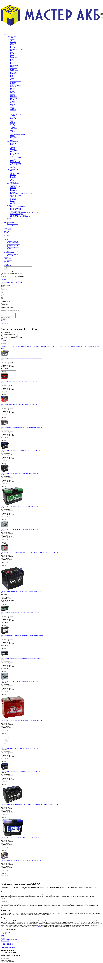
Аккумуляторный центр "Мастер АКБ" (11, 282)
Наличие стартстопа (7, 339)
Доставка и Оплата (9, 222)
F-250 (38, 346)
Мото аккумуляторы (12, 141)
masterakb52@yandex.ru (9, 947)
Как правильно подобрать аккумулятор (11, 281)
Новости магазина (7, 274)
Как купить (10, 225)
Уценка (9, 219)
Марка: (3, 332)
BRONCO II (4, 346)
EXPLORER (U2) (29, 346)
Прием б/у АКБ (5, 941)
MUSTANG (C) (45, 346)
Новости (9, 229)
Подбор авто (7, 235)
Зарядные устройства (13, 183)
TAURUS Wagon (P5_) (94, 346)
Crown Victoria (12, 346)
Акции (6, 226)
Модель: (3, 334)
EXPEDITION (20, 346)
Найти (6, 269)
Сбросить (3, 340)
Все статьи (4, 279)
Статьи (6, 234)
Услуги (9, 218)
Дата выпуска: (5, 337)
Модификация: (5, 336)
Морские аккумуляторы (13, 159)
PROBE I (66, 346)
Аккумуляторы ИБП (12, 169)
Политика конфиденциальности (9, 939)
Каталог (6, 34)
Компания (3, 933)
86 (4, 880)
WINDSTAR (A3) (5, 348)
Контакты (6, 231)
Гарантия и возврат (12, 224)
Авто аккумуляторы (12, 36)
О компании (7, 228)
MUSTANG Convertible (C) (56, 346)
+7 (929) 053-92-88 (35, 926)
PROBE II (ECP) (74, 346)
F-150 (35, 346)
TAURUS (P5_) (83, 346)
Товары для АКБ (11, 205)
